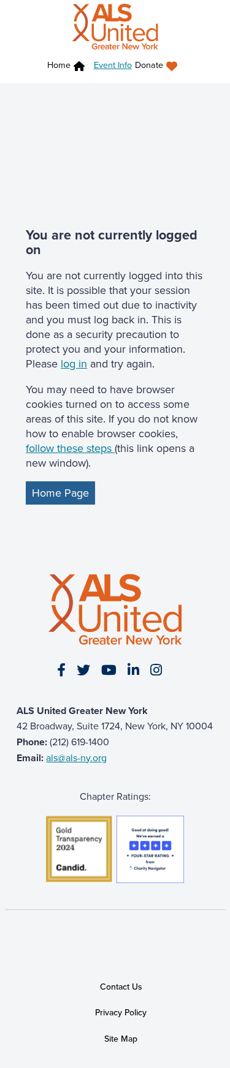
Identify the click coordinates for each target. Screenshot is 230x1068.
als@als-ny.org (76, 757)
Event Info (113, 64)
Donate (149, 64)
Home (59, 64)
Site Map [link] (120, 1038)
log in (74, 363)
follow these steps (70, 448)
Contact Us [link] (121, 986)
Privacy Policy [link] (121, 1012)
